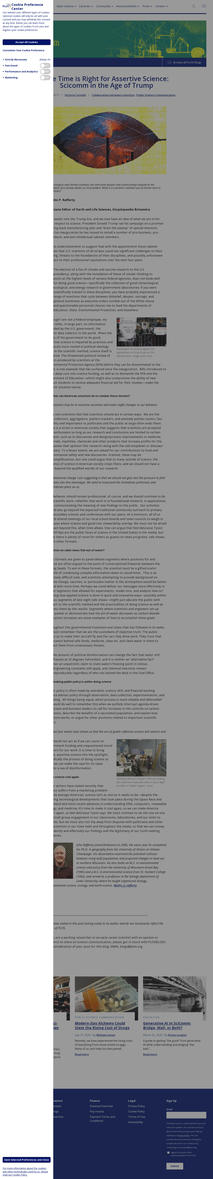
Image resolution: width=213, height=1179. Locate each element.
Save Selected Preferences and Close (26, 1159)
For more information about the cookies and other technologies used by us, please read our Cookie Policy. (25, 1171)
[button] (15, 59)
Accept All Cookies (26, 42)
